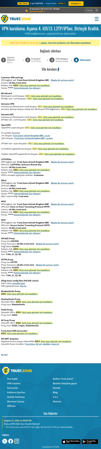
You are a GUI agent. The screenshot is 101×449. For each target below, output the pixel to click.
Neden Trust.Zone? (63, 378)
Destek (56, 387)
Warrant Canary (15, 401)
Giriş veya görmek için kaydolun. (34, 85)
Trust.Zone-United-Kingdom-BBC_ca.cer (31, 135)
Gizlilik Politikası (16, 396)
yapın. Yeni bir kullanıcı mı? (55, 42)
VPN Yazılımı (14, 383)
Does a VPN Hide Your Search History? (22, 423)
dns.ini (23, 286)
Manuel (57, 401)
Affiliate (11, 405)
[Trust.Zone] (16, 18)
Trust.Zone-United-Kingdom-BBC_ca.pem (33, 138)
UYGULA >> (76, 3)
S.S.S (55, 396)
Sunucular (12, 387)
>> (37, 11)
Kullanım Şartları (16, 392)
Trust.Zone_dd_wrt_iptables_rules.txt (42, 344)
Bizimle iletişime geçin (65, 383)
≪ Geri (4, 354)
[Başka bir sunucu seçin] (62, 80)
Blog (55, 392)
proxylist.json (19, 283)
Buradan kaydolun (81, 42)
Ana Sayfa (12, 378)
